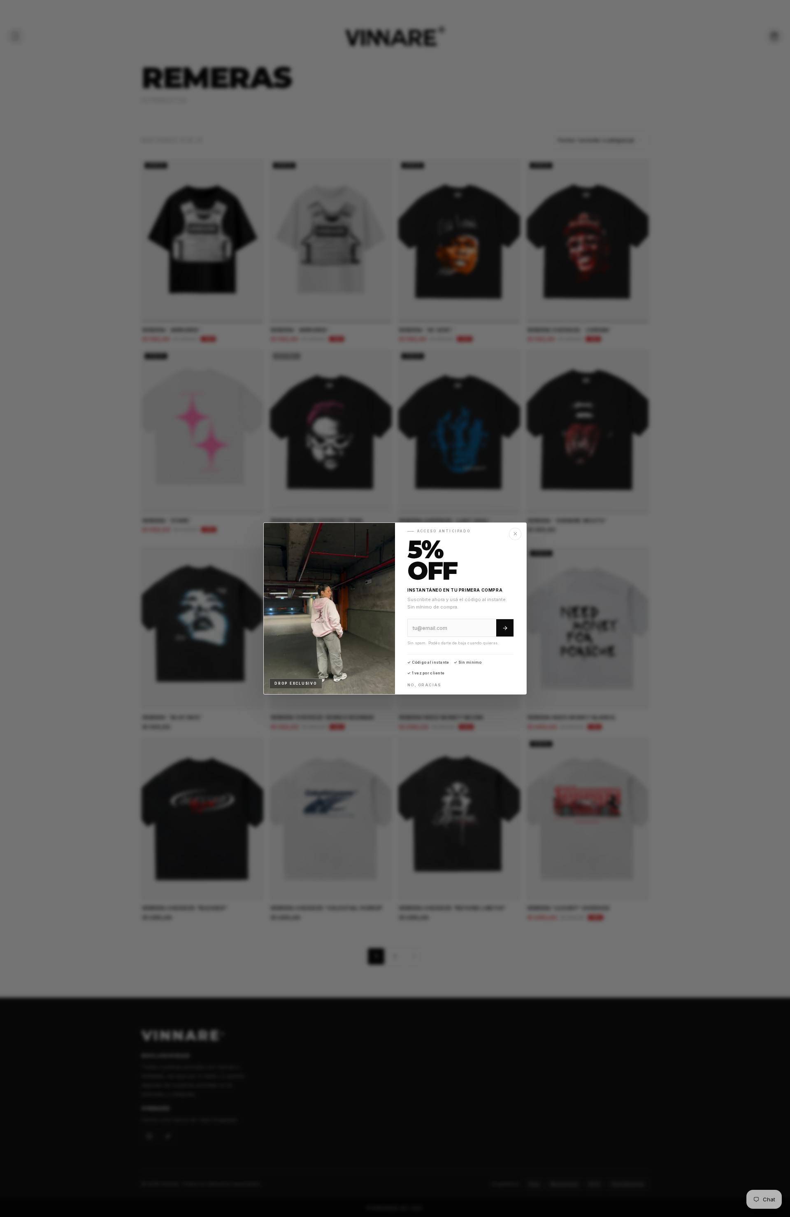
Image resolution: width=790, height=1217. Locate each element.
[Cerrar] (515, 534)
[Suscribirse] (505, 627)
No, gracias (424, 685)
